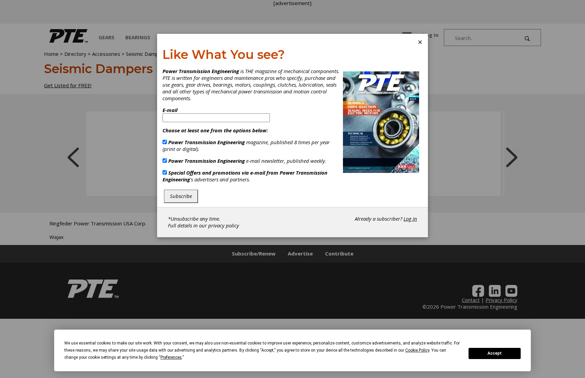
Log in (410, 218)
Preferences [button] (171, 357)
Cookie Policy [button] (417, 350)
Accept (495, 353)
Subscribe (181, 196)
